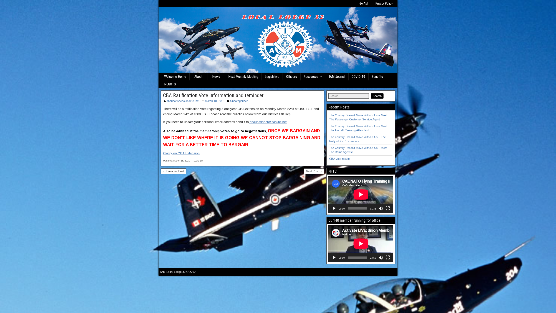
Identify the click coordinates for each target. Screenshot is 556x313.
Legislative (272, 77)
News (216, 77)
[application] (360, 194)
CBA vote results (340, 158)
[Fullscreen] (388, 208)
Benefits (377, 77)
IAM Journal (337, 77)
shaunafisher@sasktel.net (183, 101)
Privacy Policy (384, 3)
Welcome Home (175, 77)
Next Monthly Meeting (243, 77)
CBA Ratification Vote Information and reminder (213, 95)
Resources (311, 77)
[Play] (334, 208)
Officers (291, 77)
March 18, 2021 (215, 101)
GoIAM (363, 3)
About (198, 77)
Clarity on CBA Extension (181, 153)
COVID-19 (358, 77)
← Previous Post (173, 171)
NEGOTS (170, 84)
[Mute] (381, 208)
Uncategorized (239, 101)
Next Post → (314, 171)
